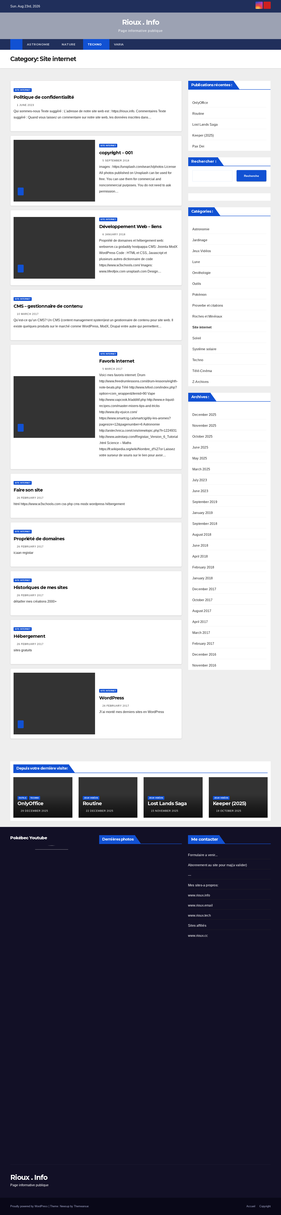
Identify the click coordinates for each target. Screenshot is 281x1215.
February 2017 (203, 643)
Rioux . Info (140, 22)
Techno (95, 44)
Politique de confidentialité (44, 97)
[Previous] (104, 879)
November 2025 (204, 425)
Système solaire (204, 349)
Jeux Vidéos (201, 251)
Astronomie (39, 44)
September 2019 (204, 502)
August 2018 (201, 534)
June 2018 (200, 545)
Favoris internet (116, 361)
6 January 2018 (113, 234)
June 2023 (200, 491)
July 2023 (199, 480)
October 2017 (202, 600)
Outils (196, 283)
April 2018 (200, 556)
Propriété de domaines (39, 538)
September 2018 (204, 523)
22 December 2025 (99, 810)
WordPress (111, 698)
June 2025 (200, 447)
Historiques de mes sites (40, 587)
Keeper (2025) (203, 135)
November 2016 (204, 665)
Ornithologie (201, 273)
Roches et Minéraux (207, 316)
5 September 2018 (115, 160)
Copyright (265, 1206)
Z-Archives (200, 382)
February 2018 (203, 567)
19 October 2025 (228, 810)
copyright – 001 (115, 152)
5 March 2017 (112, 369)
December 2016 (204, 654)
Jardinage (199, 240)
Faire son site (28, 490)
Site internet (22, 90)
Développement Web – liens (130, 226)
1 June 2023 (25, 105)
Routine (198, 113)
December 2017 (204, 589)
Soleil (196, 338)
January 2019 (202, 513)
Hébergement (29, 636)
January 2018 (202, 578)
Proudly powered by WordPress (29, 1206)
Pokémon (199, 294)
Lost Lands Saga (205, 124)
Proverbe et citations (207, 305)
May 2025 (199, 458)
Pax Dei (198, 146)
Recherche (251, 175)
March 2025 (201, 469)
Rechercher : (203, 161)
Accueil (250, 1206)
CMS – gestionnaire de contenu (48, 306)
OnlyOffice (200, 102)
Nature (69, 44)
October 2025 (202, 436)
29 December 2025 (34, 810)
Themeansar (81, 1206)
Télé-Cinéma (202, 371)
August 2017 (201, 611)
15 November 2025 (164, 810)
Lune (196, 262)
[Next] (177, 879)
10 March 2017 (28, 314)
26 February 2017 (30, 497)
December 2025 (204, 414)
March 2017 (201, 632)
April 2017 (200, 622)
